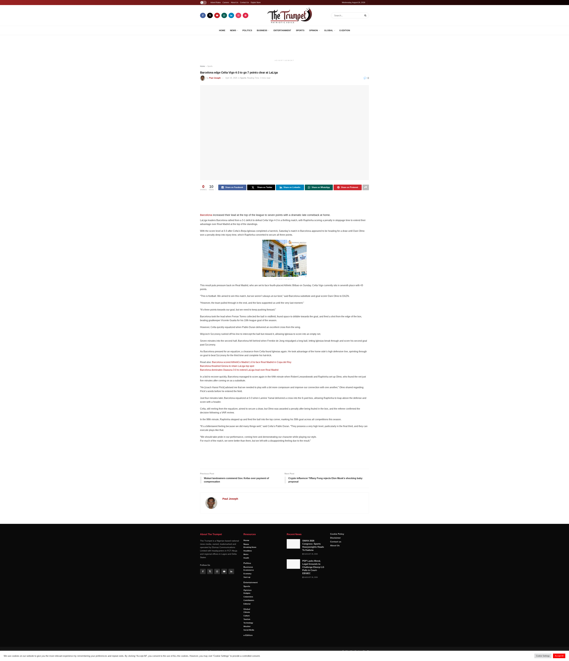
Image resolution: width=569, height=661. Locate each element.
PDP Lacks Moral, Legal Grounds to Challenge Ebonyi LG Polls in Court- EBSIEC (313, 648)
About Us (234, 2)
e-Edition (344, 30)
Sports (300, 30)
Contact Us (244, 2)
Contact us (335, 623)
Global (328, 30)
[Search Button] (366, 15)
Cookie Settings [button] (543, 656)
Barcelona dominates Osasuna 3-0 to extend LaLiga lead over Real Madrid (239, 370)
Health (246, 640)
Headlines (247, 632)
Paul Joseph (215, 78)
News (233, 30)
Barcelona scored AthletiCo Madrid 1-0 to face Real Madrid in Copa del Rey (251, 362)
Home (222, 30)
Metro (245, 636)
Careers (226, 2)
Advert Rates (215, 2)
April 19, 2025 (231, 78)
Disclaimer (335, 619)
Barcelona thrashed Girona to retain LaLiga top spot (227, 366)
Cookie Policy (337, 615)
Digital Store (256, 2)
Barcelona (206, 215)
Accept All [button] (559, 656)
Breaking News (249, 629)
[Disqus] (284, 558)
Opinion (313, 30)
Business (262, 30)
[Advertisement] (284, 46)
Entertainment (282, 30)
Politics (247, 30)
